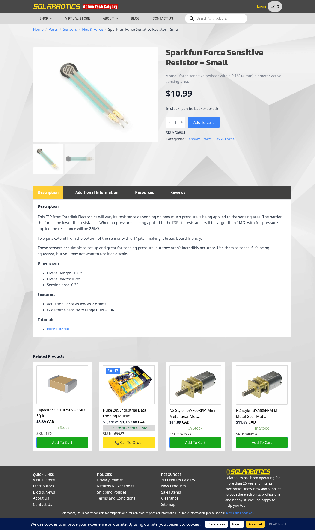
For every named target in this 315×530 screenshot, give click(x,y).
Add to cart (203, 122)
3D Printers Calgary (178, 479)
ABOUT (108, 18)
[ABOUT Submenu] (118, 18)
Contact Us (42, 504)
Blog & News (44, 492)
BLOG (135, 18)
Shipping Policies (112, 492)
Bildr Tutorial (58, 329)
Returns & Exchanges (115, 485)
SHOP (43, 18)
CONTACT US (162, 18)
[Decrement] (169, 122)
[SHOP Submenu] (52, 18)
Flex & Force (92, 29)
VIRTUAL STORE (77, 18)
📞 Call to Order (129, 442)
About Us (41, 498)
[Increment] (181, 122)
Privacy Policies (110, 479)
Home (38, 29)
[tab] (48, 192)
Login (261, 6)
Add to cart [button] (62, 442)
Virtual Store (44, 479)
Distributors (43, 485)
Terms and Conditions (116, 498)
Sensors (70, 29)
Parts (53, 29)
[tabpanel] (162, 268)
